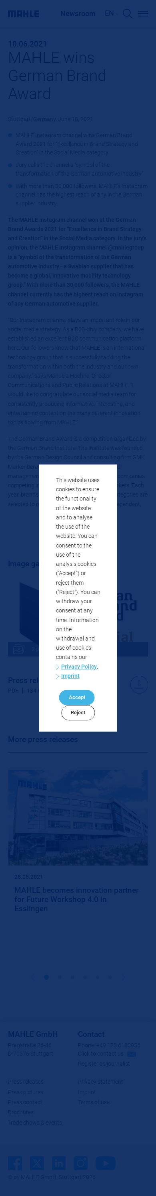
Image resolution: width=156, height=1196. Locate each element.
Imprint (70, 676)
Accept (77, 698)
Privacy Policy (79, 666)
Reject (78, 712)
